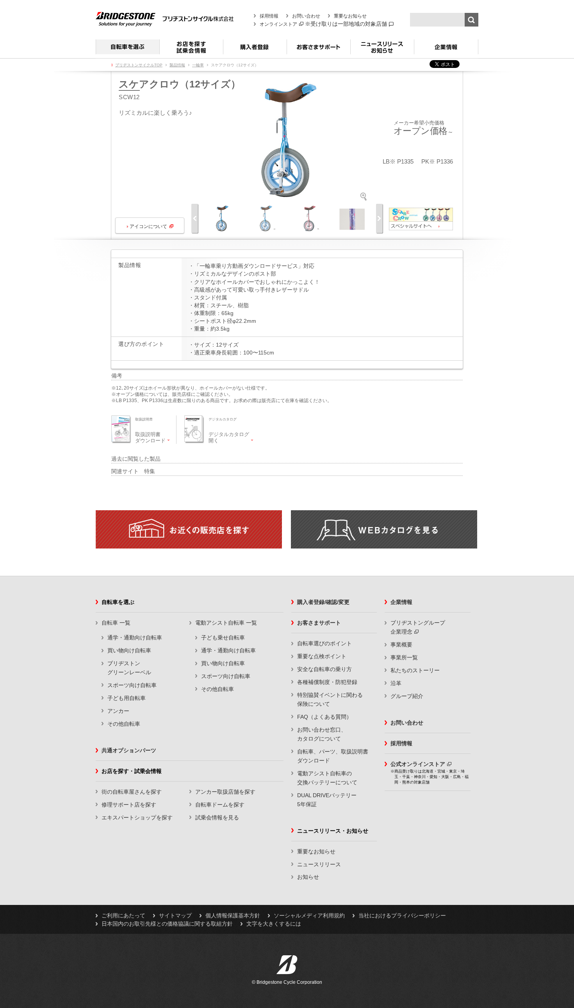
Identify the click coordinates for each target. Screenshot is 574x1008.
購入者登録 (255, 50)
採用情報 (269, 16)
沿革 (395, 683)
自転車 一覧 (116, 623)
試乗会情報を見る (217, 817)
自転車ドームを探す (219, 804)
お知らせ (308, 877)
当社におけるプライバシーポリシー (402, 915)
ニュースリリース (319, 864)
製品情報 (177, 65)
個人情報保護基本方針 (232, 915)
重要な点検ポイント (321, 656)
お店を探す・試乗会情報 (191, 50)
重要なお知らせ (350, 16)
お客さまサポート (318, 50)
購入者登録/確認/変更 (323, 602)
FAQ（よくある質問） (324, 717)
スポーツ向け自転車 (132, 685)
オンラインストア (278, 24)
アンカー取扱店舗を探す (225, 792)
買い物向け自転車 (129, 650)
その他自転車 (123, 724)
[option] (287, 141)
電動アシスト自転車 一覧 (226, 623)
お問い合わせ (306, 16)
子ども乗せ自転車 (223, 637)
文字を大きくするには (273, 924)
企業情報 (446, 50)
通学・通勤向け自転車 (134, 637)
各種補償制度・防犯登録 (327, 682)
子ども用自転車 (126, 698)
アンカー (118, 711)
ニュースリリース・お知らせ (382, 50)
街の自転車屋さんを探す (132, 792)
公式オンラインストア (417, 764)
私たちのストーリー (415, 670)
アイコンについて (148, 226)
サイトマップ (175, 915)
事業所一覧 (404, 657)
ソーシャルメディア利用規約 (309, 915)
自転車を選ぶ (127, 50)
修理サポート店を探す (129, 804)
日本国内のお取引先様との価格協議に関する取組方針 (167, 924)
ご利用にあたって (123, 915)
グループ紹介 (406, 696)
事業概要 (401, 644)
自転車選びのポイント (324, 643)
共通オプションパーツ (129, 750)
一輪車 (198, 65)
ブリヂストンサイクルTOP (138, 65)
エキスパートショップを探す (137, 817)
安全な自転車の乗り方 (324, 669)
